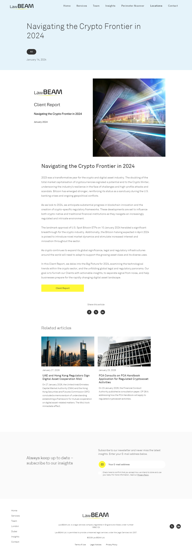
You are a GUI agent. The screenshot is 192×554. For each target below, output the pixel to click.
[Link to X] (172, 526)
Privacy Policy (143, 475)
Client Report (63, 288)
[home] (22, 7)
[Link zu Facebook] (89, 312)
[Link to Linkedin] (178, 526)
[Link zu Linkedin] (102, 312)
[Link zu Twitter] (96, 312)
